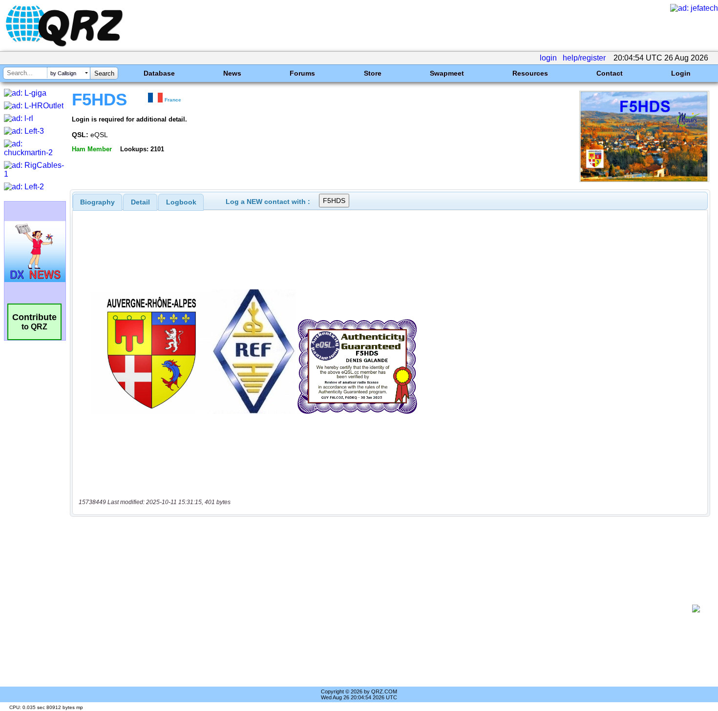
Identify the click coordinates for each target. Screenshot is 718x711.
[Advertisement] (383, 608)
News (232, 73)
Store (372, 73)
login (548, 58)
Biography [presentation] (97, 202)
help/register (584, 58)
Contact (609, 73)
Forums (302, 73)
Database (159, 73)
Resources (530, 73)
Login (681, 73)
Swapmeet (447, 73)
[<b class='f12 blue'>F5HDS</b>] (644, 179)
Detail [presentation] (140, 202)
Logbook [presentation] (181, 202)
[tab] (97, 202)
